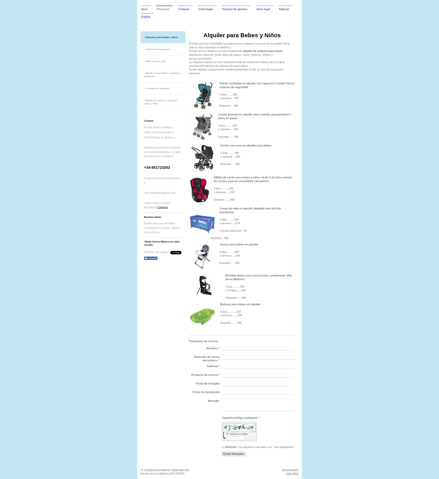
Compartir (152, 258)
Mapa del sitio (180, 469)
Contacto (162, 207)
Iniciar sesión (290, 469)
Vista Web (292, 473)
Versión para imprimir (157, 469)
